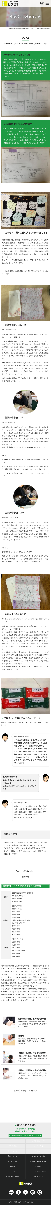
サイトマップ (38, 1176)
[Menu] (47, 3)
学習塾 (23, 1091)
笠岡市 (16, 1091)
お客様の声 (33, 1091)
